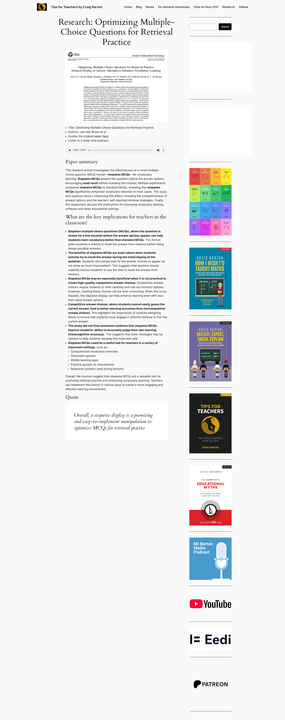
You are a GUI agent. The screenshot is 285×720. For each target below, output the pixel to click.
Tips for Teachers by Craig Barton (76, 7)
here (105, 136)
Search (225, 26)
